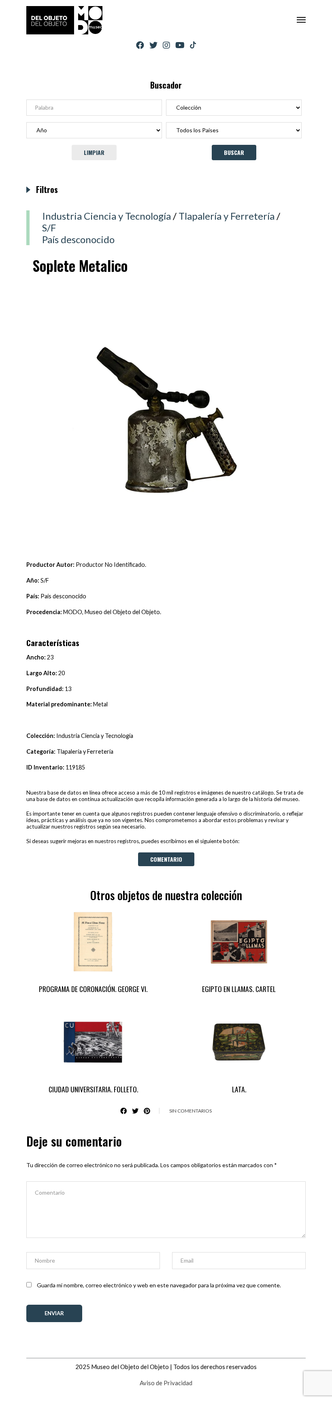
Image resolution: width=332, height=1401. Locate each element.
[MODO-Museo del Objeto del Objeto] (64, 20)
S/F (49, 227)
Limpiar (94, 152)
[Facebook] (140, 45)
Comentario (166, 859)
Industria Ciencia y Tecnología (106, 216)
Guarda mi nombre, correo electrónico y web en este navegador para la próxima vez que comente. (159, 1285)
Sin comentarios (190, 1111)
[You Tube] (180, 45)
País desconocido (78, 239)
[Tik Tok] (193, 45)
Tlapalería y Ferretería (227, 216)
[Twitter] (153, 45)
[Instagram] (166, 45)
